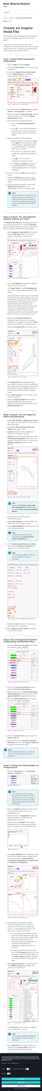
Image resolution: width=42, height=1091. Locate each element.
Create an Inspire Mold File (24, 18)
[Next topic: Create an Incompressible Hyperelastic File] (6, 21)
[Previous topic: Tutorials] (4, 21)
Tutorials (11, 18)
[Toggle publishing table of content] (10, 21)
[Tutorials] (4, 21)
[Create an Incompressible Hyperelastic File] (6, 21)
